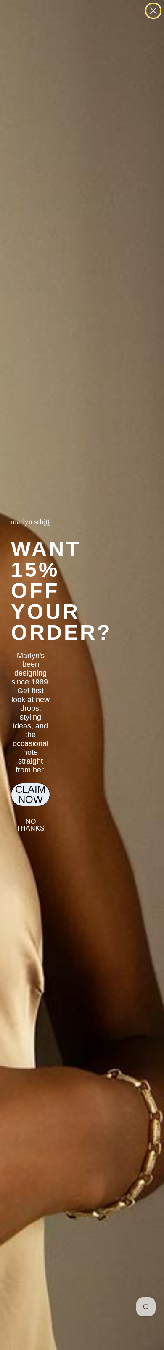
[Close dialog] (153, 10)
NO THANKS (30, 825)
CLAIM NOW (30, 794)
